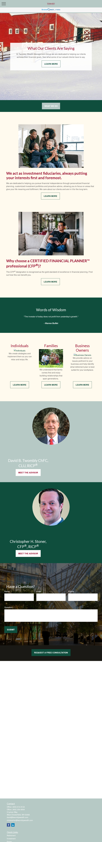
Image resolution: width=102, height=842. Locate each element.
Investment (11, 838)
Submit (11, 629)
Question (8, 607)
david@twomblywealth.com (17, 817)
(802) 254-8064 (18, 809)
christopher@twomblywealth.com (20, 820)
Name (7, 591)
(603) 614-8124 (18, 807)
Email (38, 591)
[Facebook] (8, 825)
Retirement (11, 835)
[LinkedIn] (13, 825)
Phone (71, 591)
